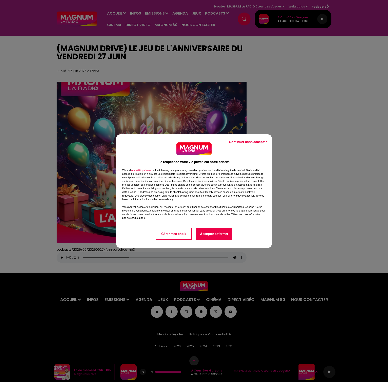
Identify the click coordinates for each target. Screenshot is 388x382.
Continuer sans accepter (248, 141)
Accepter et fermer (214, 233)
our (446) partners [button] (141, 170)
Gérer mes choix (173, 233)
